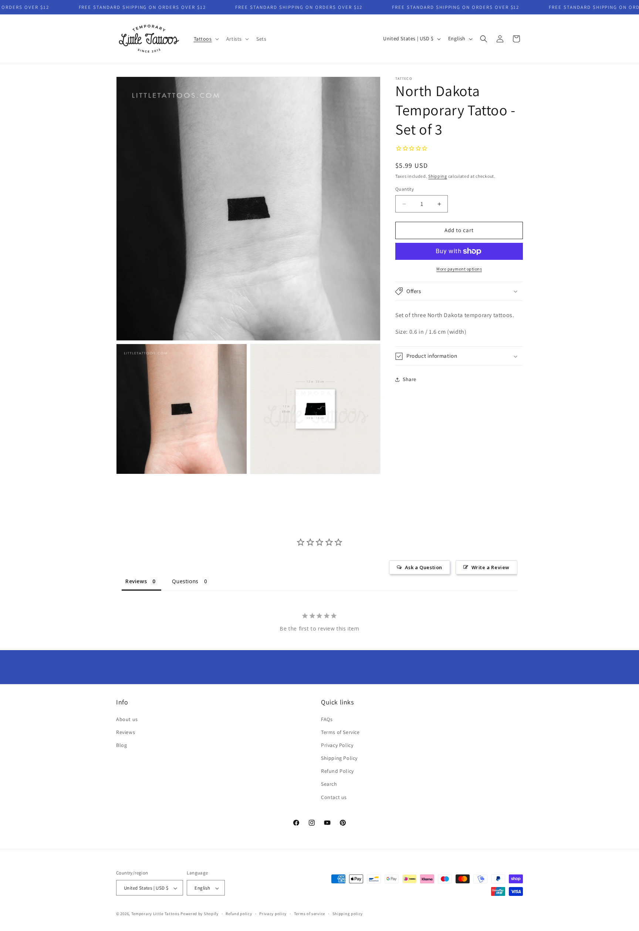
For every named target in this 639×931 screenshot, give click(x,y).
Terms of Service (340, 732)
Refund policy (239, 913)
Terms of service (309, 913)
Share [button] (409, 379)
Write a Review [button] (490, 567)
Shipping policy (347, 913)
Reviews (125, 732)
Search (329, 784)
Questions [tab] (185, 581)
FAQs (326, 719)
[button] (205, 39)
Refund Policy (337, 771)
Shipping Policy (339, 758)
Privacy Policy (337, 745)
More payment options (459, 269)
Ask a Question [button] (423, 567)
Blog (121, 745)
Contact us (334, 797)
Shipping (437, 176)
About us (127, 719)
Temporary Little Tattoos (155, 914)
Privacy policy (273, 913)
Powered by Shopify (199, 914)
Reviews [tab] (136, 581)
